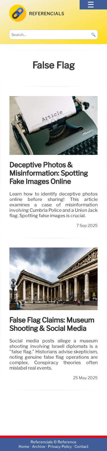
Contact (81, 447)
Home (24, 447)
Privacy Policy (60, 447)
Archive (38, 447)
